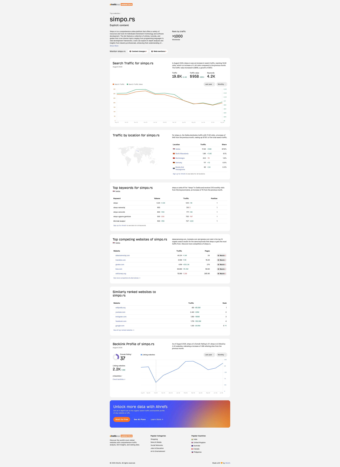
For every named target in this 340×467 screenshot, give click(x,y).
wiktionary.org (121, 273)
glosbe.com (120, 264)
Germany (178, 163)
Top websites (115, 13)
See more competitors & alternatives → (126, 278)
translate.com (121, 260)
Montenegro (180, 158)
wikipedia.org (120, 308)
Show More (114, 46)
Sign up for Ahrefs (179, 174)
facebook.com (121, 321)
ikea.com (119, 269)
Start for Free (121, 419)
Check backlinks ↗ (119, 379)
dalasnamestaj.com (123, 255)
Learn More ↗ (157, 419)
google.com (120, 326)
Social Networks (157, 445)
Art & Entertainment (158, 451)
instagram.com (121, 317)
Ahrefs (227, 463)
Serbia (177, 149)
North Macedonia (181, 153)
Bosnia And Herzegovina (180, 168)
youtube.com (120, 312)
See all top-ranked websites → (123, 330)
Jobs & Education (157, 448)
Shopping (154, 439)
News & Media (156, 442)
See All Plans (140, 419)
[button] (131, 354)
